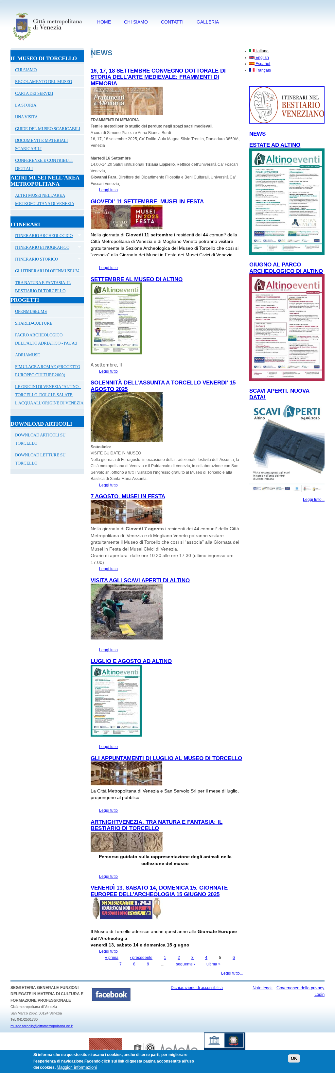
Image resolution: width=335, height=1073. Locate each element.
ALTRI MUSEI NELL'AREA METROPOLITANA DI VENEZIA (44, 199)
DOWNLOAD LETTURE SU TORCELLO (40, 459)
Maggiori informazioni (77, 1067)
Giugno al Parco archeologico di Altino (286, 268)
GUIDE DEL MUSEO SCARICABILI (47, 128)
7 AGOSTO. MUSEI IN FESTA (128, 496)
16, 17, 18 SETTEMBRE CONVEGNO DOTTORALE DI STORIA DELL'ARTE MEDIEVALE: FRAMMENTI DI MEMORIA (158, 77)
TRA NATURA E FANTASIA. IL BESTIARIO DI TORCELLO (43, 286)
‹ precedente (141, 957)
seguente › (185, 964)
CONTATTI (172, 22)
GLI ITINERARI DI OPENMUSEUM (44, 271)
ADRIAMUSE (27, 354)
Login (319, 994)
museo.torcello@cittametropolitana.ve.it (41, 1026)
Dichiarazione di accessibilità (197, 987)
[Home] (47, 41)
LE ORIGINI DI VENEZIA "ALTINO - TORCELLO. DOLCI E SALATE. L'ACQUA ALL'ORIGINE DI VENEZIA (49, 394)
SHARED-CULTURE (33, 323)
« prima (111, 957)
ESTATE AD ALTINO (274, 145)
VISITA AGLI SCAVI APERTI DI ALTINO (140, 580)
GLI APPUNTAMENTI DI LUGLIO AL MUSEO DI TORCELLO (166, 758)
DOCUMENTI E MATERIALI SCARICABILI (41, 144)
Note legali (263, 987)
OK (294, 1058)
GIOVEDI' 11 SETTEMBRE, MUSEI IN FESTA (147, 201)
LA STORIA (25, 105)
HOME (104, 22)
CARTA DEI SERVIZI (34, 93)
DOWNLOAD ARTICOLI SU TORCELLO (40, 439)
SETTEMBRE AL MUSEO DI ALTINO (137, 279)
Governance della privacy (300, 987)
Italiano (262, 51)
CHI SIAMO (136, 22)
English (262, 57)
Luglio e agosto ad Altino (131, 661)
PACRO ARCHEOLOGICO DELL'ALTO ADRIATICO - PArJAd (46, 339)
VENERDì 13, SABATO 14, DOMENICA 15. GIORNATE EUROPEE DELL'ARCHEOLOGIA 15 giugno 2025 (159, 891)
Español (262, 63)
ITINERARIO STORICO (34, 260)
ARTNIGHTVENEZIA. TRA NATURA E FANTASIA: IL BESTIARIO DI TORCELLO (156, 825)
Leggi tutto (108, 190)
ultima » (213, 964)
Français (263, 70)
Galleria (208, 22)
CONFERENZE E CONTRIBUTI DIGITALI (44, 164)
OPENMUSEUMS (31, 311)
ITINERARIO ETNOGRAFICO (39, 248)
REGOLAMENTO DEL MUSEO (43, 81)
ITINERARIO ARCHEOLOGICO (41, 236)
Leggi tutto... (232, 973)
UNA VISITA (26, 116)
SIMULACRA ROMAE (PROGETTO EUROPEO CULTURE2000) (47, 370)
